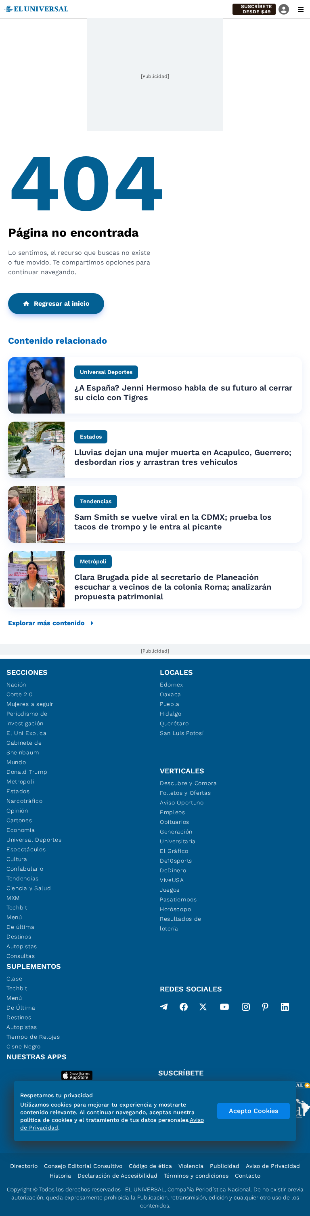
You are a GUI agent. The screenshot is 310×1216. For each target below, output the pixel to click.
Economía (20, 830)
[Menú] (300, 9)
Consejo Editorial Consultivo (83, 1166)
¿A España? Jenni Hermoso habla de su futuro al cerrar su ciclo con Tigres (183, 392)
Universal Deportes (34, 839)
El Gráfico (174, 851)
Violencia (190, 1166)
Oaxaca (170, 694)
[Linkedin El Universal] (285, 1008)
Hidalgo (171, 713)
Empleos (172, 812)
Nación (16, 684)
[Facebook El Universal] (184, 1008)
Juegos (170, 889)
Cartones (19, 820)
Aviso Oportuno (182, 802)
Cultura (16, 859)
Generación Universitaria (178, 836)
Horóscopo (175, 909)
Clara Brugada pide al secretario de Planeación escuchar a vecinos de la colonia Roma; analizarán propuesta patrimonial (172, 586)
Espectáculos (26, 849)
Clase (14, 978)
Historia (60, 1175)
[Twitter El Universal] (203, 1008)
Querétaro (174, 723)
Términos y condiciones (196, 1175)
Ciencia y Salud (28, 888)
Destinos (18, 936)
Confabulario (24, 868)
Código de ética (150, 1166)
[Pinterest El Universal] (265, 1008)
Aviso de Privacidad (273, 1166)
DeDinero (173, 870)
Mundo (16, 762)
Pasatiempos (178, 899)
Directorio (24, 1166)
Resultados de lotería (180, 924)
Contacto (247, 1175)
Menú (14, 917)
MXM (13, 898)
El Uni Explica (26, 733)
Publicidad (224, 1166)
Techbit (16, 907)
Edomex (171, 684)
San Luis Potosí (182, 733)
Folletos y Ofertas (185, 793)
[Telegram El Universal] (164, 1008)
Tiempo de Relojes (33, 1036)
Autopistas (21, 946)
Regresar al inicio (62, 303)
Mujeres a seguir (29, 704)
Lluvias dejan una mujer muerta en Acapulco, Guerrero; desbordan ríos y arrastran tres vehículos (182, 457)
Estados (18, 791)
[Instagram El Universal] (246, 1008)
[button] (254, 9)
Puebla (170, 704)
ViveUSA (172, 880)
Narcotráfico (24, 801)
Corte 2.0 (19, 694)
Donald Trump (26, 772)
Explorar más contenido (46, 623)
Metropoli (20, 781)
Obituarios (174, 822)
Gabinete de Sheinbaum (24, 747)
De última (20, 927)
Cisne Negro (23, 1046)
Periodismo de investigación (27, 718)
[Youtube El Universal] (224, 1008)
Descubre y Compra (188, 783)
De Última (20, 1007)
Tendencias (22, 878)
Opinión (17, 810)
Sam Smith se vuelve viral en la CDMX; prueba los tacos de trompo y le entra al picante (173, 521)
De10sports (176, 860)
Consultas (20, 956)
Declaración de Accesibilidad (117, 1175)
